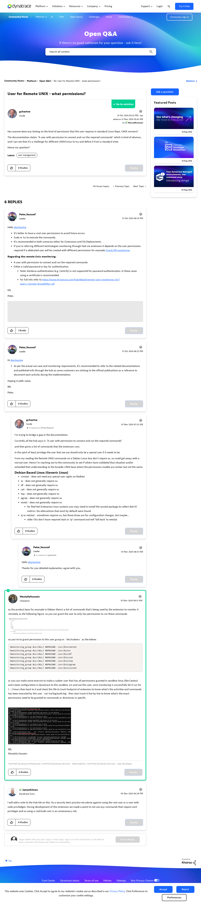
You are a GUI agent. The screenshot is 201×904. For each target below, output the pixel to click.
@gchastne (20, 227)
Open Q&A (45, 81)
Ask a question (165, 91)
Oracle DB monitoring (118, 250)
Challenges (94, 17)
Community (124, 17)
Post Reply (128, 839)
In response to (41, 428)
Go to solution (125, 104)
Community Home (18, 17)
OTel (61, 17)
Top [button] (10, 860)
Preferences (174, 897)
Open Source (76, 17)
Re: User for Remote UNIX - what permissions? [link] (77, 81)
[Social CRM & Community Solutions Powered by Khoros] (189, 861)
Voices (109, 17)
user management (27, 155)
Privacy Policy (117, 891)
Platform (40, 17)
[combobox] (100, 52)
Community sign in (179, 17)
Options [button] (190, 81)
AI (52, 17)
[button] (163, 889)
